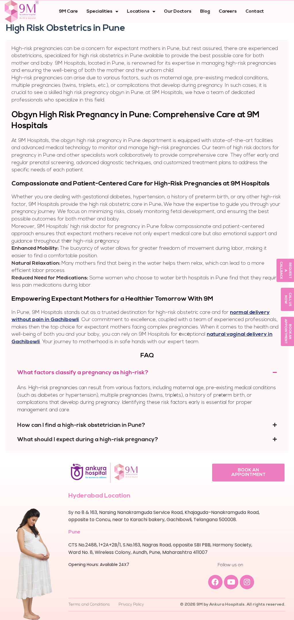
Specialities (99, 11)
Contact (254, 11)
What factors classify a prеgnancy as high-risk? (82, 373)
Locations (138, 11)
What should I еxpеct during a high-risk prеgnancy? (87, 440)
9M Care (68, 11)
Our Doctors (178, 11)
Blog (205, 11)
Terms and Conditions (89, 604)
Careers (228, 11)
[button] (147, 373)
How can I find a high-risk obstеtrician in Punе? (81, 425)
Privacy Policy (131, 604)
